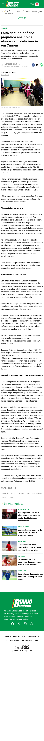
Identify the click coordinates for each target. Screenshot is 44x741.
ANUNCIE (8, 636)
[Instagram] (25, 623)
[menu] (2, 4)
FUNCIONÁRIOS (37, 493)
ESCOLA (13, 493)
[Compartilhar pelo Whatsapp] (41, 65)
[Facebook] (12, 623)
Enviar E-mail (5, 75)
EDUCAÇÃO (5, 493)
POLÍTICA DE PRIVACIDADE (15, 640)
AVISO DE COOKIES (31, 640)
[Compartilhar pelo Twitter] (37, 64)
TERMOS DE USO (33, 636)
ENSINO (4, 497)
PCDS (28, 493)
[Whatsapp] (31, 623)
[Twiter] (18, 623)
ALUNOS (21, 493)
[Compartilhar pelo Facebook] (33, 65)
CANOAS (11, 497)
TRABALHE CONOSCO (19, 636)
